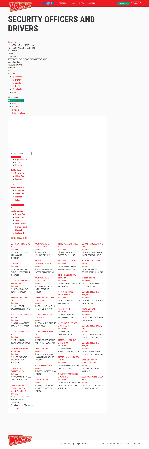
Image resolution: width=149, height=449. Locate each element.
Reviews (15, 110)
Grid (20, 238)
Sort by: (16, 170)
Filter (13, 184)
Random (18, 179)
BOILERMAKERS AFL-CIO (67, 261)
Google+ (18, 83)
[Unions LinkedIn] (52, 3)
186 (16, 408)
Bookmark (14, 97)
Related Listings (18, 113)
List (14, 238)
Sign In (136, 3)
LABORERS (15, 264)
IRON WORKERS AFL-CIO (43, 365)
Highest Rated (21, 227)
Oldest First (20, 176)
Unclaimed (19, 233)
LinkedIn (18, 89)
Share (12, 73)
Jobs (73, 3)
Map (14, 103)
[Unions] (20, 6)
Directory (62, 3)
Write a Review (18, 205)
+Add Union (123, 3)
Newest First (20, 173)
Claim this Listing (16, 100)
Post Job (137, 443)
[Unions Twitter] (48, 3)
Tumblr (18, 86)
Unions (13, 42)
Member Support (116, 443)
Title (17, 220)
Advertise (104, 443)
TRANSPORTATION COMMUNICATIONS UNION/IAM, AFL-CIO (18, 388)
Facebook (19, 76)
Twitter (18, 80)
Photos (15, 106)
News (81, 3)
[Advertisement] (74, 426)
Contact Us (128, 443)
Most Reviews (21, 223)
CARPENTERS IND (88, 278)
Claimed (18, 230)
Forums (91, 3)
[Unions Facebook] (44, 3)
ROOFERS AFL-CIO (41, 348)
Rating (17, 200)
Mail (16, 92)
